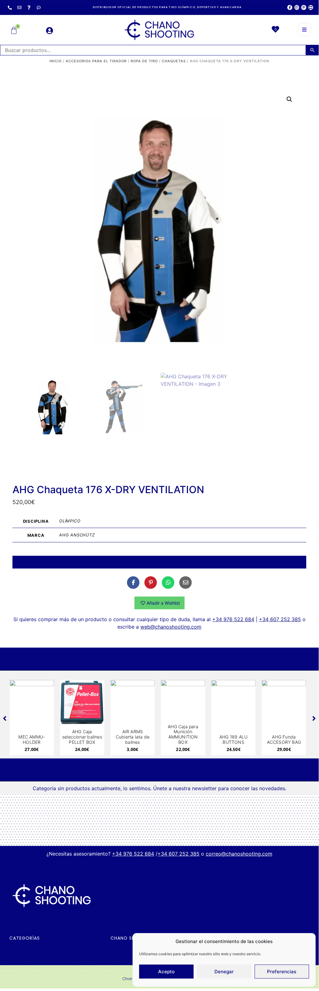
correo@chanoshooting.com (239, 854)
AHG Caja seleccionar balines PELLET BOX (82, 737)
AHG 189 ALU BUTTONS (233, 739)
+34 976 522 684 (233, 619)
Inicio (55, 61)
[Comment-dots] (39, 7)
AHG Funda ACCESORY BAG (284, 739)
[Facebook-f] (289, 7)
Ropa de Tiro (144, 61)
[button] (304, 29)
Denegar (224, 971)
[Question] (29, 7)
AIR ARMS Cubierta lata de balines (132, 737)
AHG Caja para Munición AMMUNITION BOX (183, 734)
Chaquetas (174, 61)
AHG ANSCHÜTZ (77, 534)
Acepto (166, 971)
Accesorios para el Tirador (96, 61)
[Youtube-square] (310, 7)
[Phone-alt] (10, 7)
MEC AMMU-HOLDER (31, 739)
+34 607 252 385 (280, 619)
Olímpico (69, 520)
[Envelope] (19, 7)
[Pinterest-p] (303, 7)
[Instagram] (296, 7)
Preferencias (281, 971)
